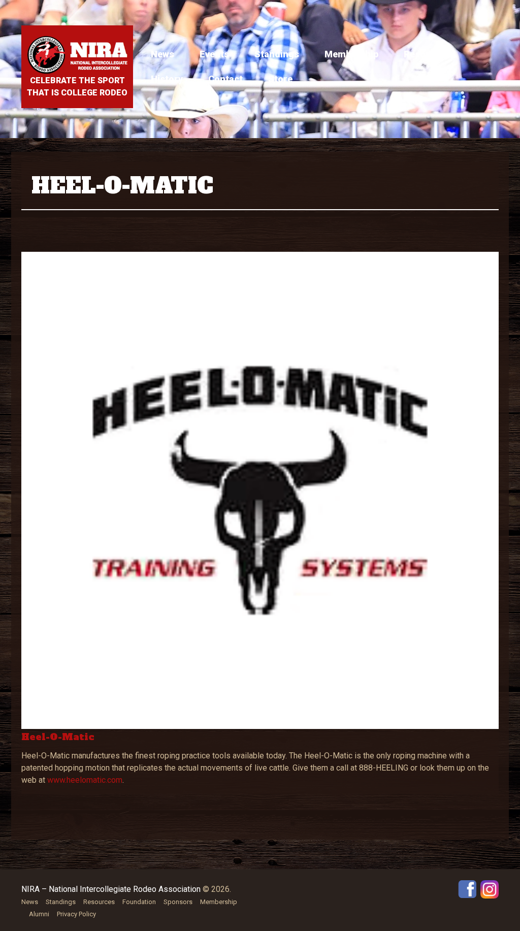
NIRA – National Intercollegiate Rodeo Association (111, 889)
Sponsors (178, 902)
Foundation (139, 902)
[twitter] (489, 888)
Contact (225, 79)
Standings (276, 54)
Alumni (39, 914)
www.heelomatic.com (84, 780)
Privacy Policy (76, 914)
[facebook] (467, 888)
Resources (427, 54)
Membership (351, 54)
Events (214, 54)
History (167, 79)
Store (280, 79)
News (162, 54)
